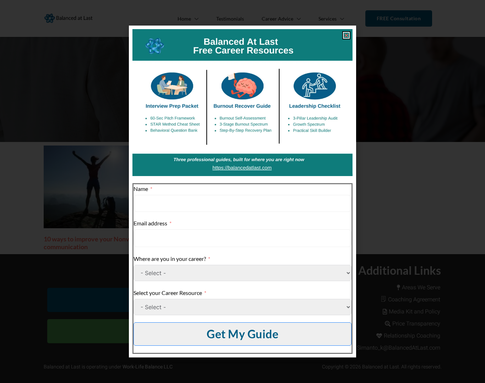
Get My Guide (242, 334)
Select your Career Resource (167, 292)
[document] (242, 191)
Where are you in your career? (169, 258)
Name (140, 188)
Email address (150, 223)
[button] (346, 35)
